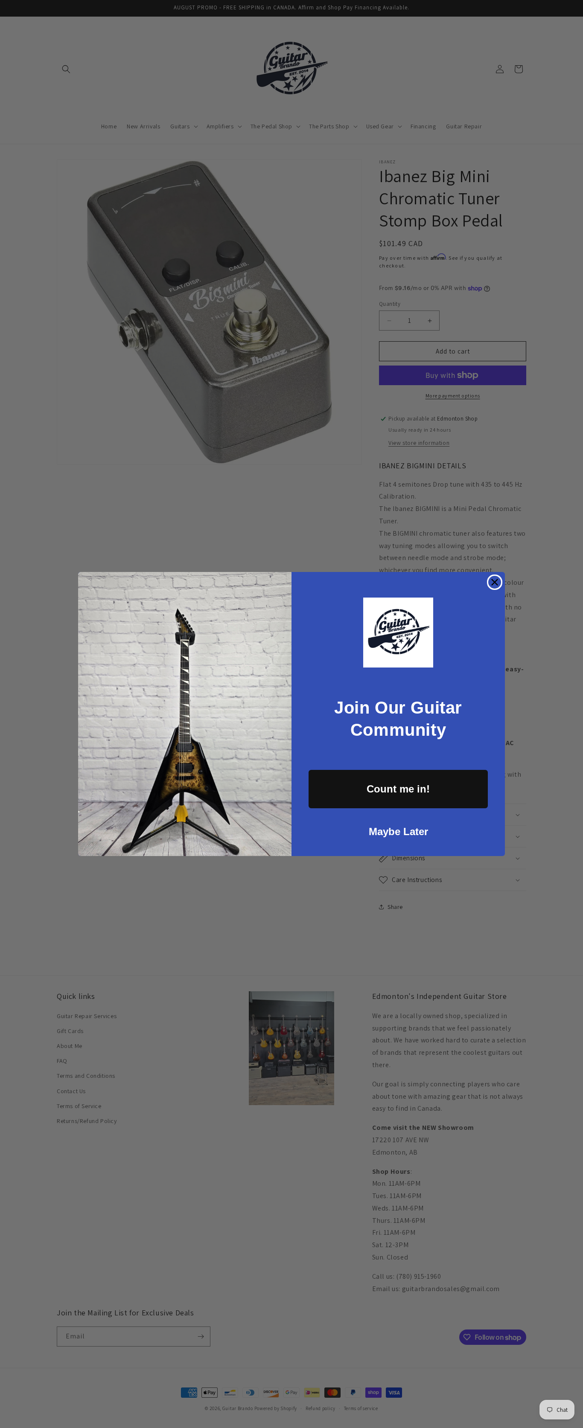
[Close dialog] (494, 582)
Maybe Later (398, 831)
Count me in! (398, 789)
